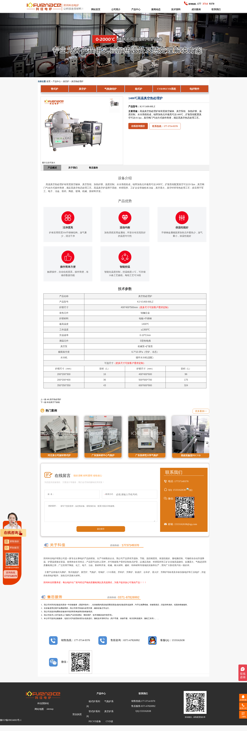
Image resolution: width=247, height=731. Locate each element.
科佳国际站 (43, 703)
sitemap (50, 709)
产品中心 (136, 9)
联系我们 (216, 9)
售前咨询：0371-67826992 (125, 640)
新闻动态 (156, 9)
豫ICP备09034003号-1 (10, 720)
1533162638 (179, 490)
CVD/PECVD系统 (166, 88)
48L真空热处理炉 (54, 399)
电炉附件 (194, 88)
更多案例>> (201, 411)
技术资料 (176, 9)
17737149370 (181, 481)
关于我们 (72, 167)
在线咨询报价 (138, 126)
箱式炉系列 (94, 701)
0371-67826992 (148, 706)
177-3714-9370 (148, 701)
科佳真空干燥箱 (53, 402)
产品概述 (52, 167)
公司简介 (115, 9)
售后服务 (93, 167)
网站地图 (39, 709)
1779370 (201, 3)
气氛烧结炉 (110, 88)
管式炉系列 (94, 711)
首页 (48, 81)
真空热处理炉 (77, 81)
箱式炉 (138, 88)
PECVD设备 (95, 721)
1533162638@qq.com (185, 524)
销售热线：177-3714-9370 (75, 640)
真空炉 (66, 81)
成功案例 (196, 9)
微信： (65, 661)
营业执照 (77, 714)
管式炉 (54, 88)
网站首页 (95, 9)
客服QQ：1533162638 (172, 640)
